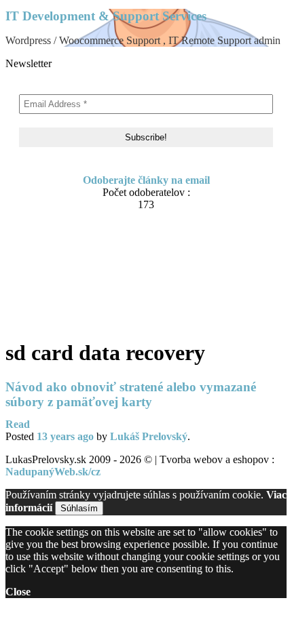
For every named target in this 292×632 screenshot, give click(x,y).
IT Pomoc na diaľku (80, 279)
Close (18, 591)
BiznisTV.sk (60, 318)
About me (55, 254)
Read (17, 424)
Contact (51, 267)
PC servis (54, 305)
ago (65, 436)
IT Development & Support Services (105, 16)
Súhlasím (79, 508)
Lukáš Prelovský (148, 436)
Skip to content (40, 231)
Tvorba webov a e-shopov (92, 292)
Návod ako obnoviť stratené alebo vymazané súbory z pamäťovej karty (130, 394)
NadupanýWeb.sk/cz (53, 471)
